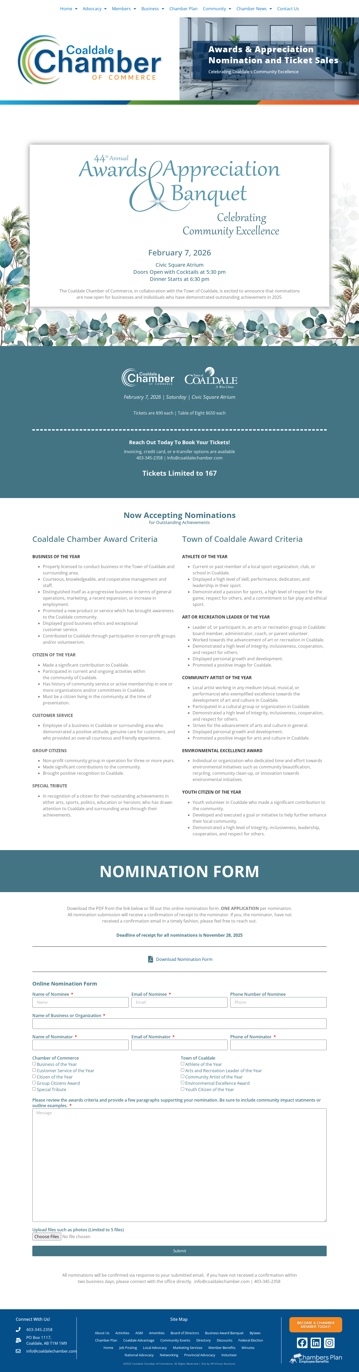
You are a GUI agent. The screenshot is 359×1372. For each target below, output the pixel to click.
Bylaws (255, 1333)
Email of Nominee (149, 994)
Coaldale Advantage (138, 1340)
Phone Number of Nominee (258, 994)
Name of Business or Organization (67, 1015)
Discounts (224, 1340)
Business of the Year (57, 1064)
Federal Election (250, 1340)
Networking (169, 1355)
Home (66, 9)
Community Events (175, 1340)
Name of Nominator (53, 1037)
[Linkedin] (316, 1343)
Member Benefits (221, 1347)
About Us (102, 1333)
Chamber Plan (184, 9)
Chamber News (252, 9)
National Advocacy (139, 1355)
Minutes (248, 1347)
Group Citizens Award (58, 1083)
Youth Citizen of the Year (209, 1089)
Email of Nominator (151, 1037)
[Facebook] (302, 1343)
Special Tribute (51, 1089)
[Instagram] (329, 1343)
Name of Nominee (51, 994)
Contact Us (288, 9)
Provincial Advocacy (199, 1355)
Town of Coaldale (198, 1058)
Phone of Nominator (251, 1037)
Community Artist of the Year (214, 1077)
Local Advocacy (155, 1347)
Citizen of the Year (55, 1077)
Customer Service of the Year (65, 1070)
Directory (203, 1340)
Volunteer (229, 1355)
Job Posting (128, 1347)
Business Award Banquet (224, 1333)
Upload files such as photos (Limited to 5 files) (78, 1230)
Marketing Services (187, 1347)
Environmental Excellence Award (217, 1083)
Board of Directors (185, 1333)
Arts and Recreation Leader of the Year (223, 1070)
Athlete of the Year (203, 1064)
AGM (139, 1333)
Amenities (157, 1333)
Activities (122, 1333)
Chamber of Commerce (55, 1058)
